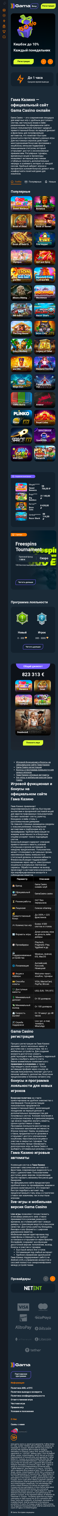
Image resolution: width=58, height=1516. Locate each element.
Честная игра (18, 1403)
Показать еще (33, 743)
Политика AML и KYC (22, 1388)
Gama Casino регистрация (29, 767)
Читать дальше (25, 582)
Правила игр (17, 1407)
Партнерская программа (21, 1375)
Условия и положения (22, 1411)
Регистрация (48, 6)
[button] (43, 61)
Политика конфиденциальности (28, 1395)
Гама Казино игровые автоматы (32, 775)
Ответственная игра (22, 1399)
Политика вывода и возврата (26, 1392)
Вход (34, 6)
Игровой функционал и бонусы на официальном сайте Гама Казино (33, 763)
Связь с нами (18, 1424)
